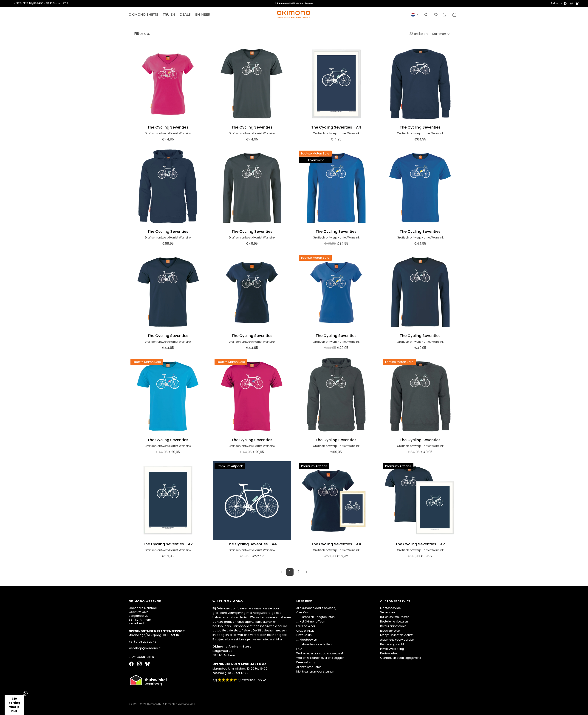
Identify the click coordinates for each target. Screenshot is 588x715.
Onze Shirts (304, 635)
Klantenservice (390, 608)
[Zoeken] (426, 15)
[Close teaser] (25, 693)
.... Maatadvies (306, 640)
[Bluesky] (577, 3)
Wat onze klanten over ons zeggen (320, 658)
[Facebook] (565, 3)
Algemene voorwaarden (397, 640)
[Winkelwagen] (454, 15)
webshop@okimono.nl (145, 648)
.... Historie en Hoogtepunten (315, 617)
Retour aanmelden (393, 626)
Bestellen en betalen (394, 621)
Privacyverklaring (392, 649)
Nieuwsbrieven (390, 630)
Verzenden (387, 612)
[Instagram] (571, 3)
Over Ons (302, 612)
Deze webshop (306, 662)
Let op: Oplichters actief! (396, 635)
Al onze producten (309, 667)
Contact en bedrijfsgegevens (400, 658)
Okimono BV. (154, 704)
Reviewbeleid (389, 653)
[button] (441, 34)
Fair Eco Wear (305, 626)
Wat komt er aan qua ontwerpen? (319, 653)
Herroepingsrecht (392, 644)
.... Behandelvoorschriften (314, 644)
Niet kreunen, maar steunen (315, 671)
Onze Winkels (305, 630)
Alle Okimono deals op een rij (316, 608)
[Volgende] (306, 572)
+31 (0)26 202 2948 (142, 641)
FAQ (299, 649)
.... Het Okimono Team (311, 621)
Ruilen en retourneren (394, 617)
